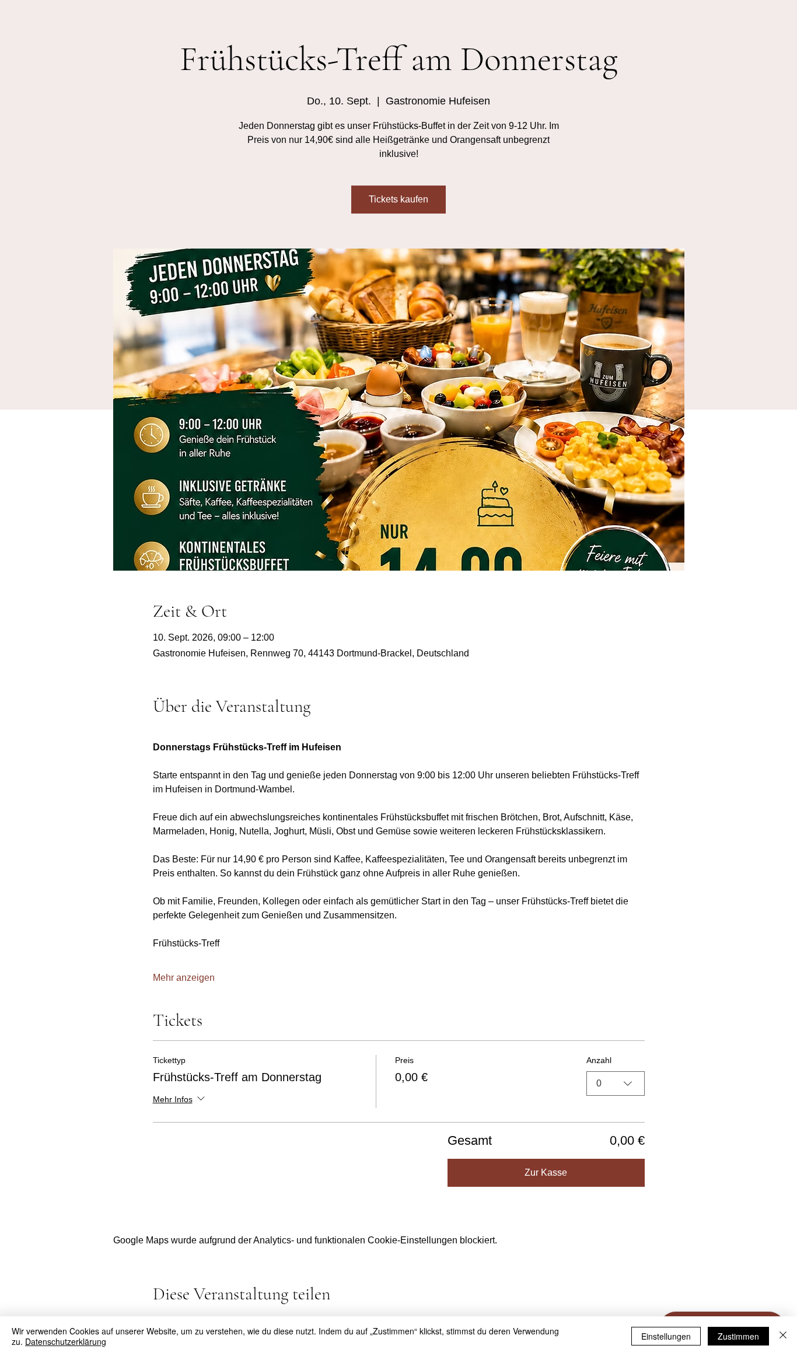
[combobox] (615, 1083)
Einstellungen (666, 1336)
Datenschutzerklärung (65, 1341)
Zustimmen (738, 1336)
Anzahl (598, 1060)
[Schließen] (783, 1336)
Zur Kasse (546, 1172)
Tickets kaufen (398, 199)
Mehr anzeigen (184, 978)
